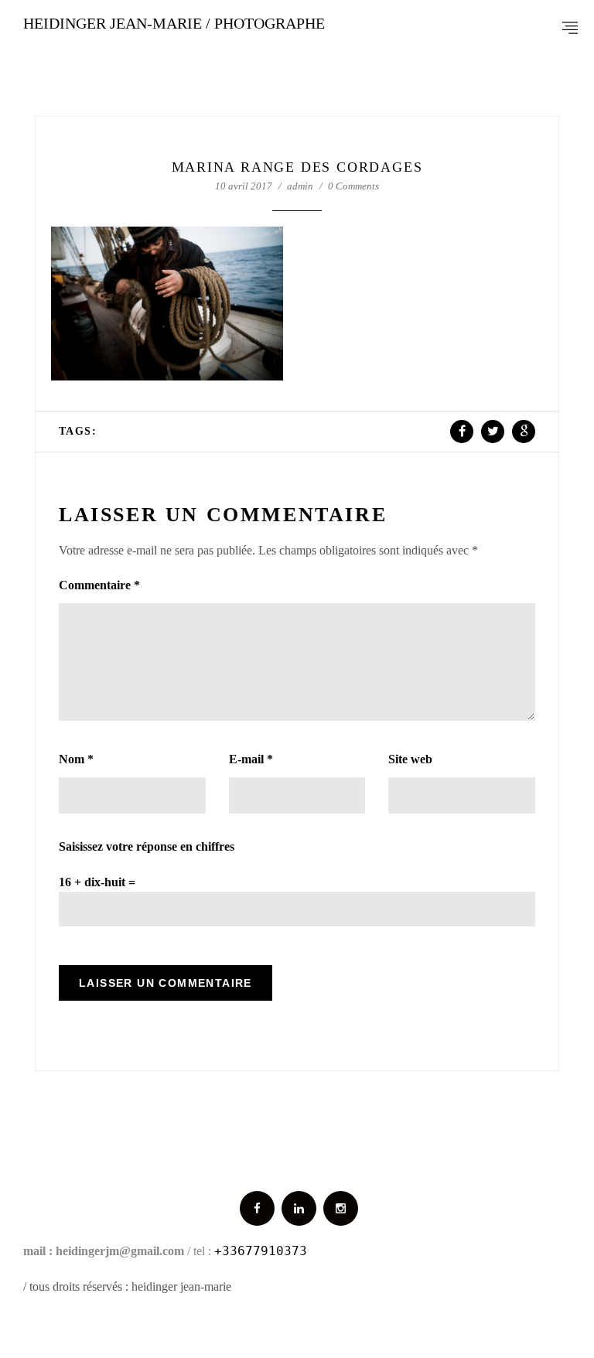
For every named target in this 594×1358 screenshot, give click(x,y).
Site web (410, 759)
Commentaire (99, 585)
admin (300, 186)
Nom (76, 759)
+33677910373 (260, 1251)
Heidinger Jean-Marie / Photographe (174, 23)
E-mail (251, 759)
